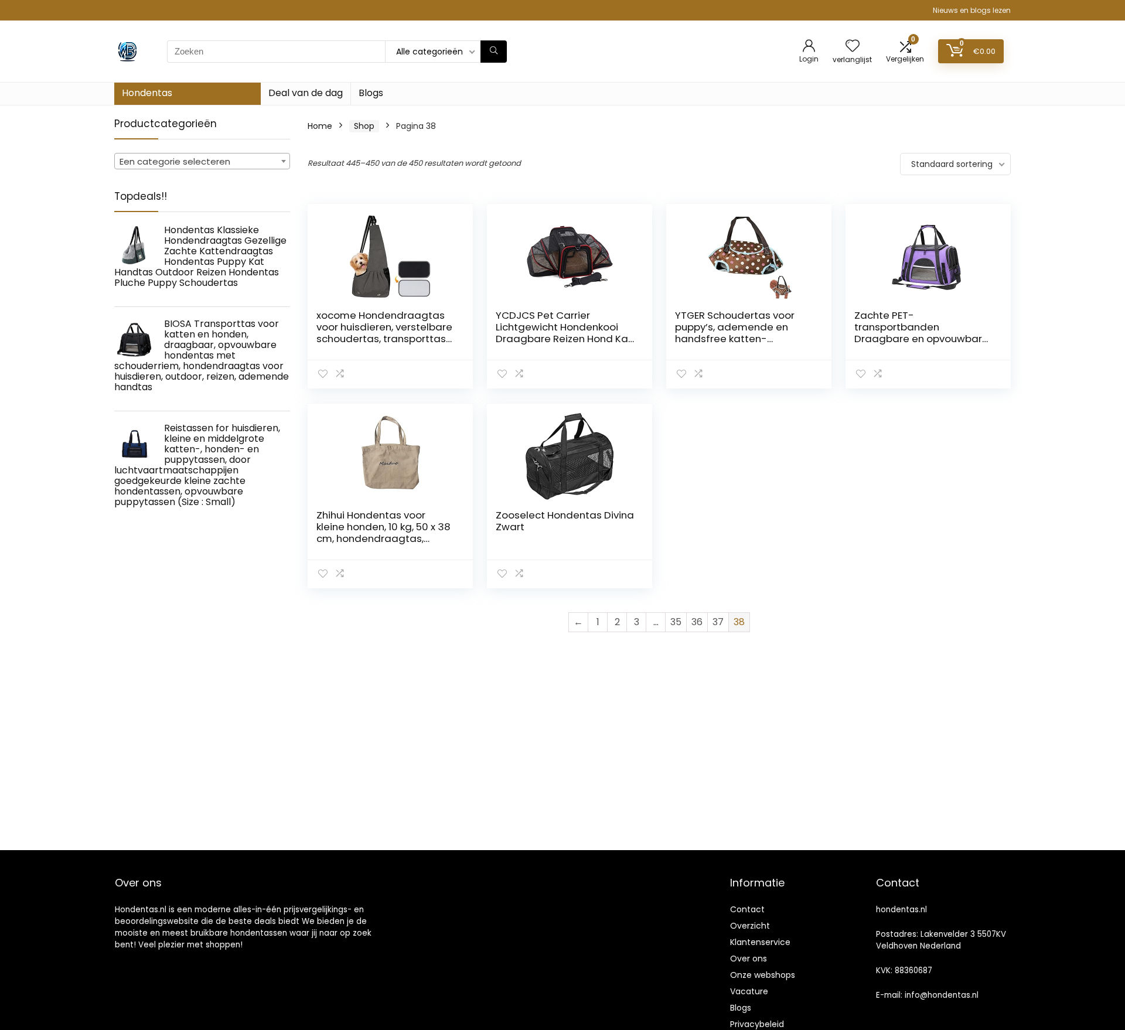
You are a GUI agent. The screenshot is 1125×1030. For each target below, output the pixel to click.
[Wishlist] (853, 46)
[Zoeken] (493, 51)
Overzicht (750, 926)
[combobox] (202, 161)
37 (718, 622)
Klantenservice (760, 942)
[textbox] (202, 162)
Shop (364, 126)
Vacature (749, 991)
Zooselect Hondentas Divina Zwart (565, 521)
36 (697, 622)
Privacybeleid (757, 1024)
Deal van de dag (305, 93)
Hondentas (147, 93)
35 (675, 622)
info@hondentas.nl (942, 995)
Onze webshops (762, 975)
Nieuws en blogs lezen (972, 10)
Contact (747, 909)
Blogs (371, 93)
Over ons (748, 958)
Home (320, 126)
